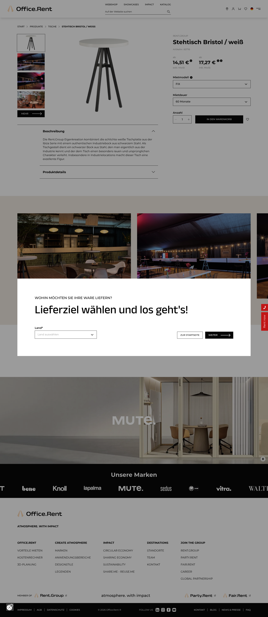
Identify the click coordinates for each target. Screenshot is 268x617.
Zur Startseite (189, 335)
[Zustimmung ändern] (10, 607)
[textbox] (66, 335)
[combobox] (66, 335)
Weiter (213, 335)
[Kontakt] (264, 307)
